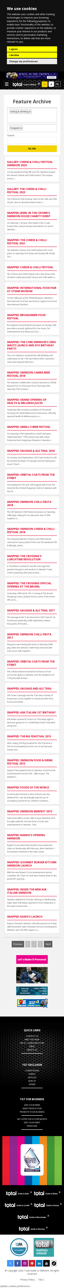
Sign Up (32, 1081)
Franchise (32, 1126)
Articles (32, 1077)
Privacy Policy (27, 1279)
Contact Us (32, 1036)
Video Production (32, 1108)
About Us (32, 1049)
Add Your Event (32, 1122)
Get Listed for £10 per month (32, 1119)
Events (32, 1074)
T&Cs (41, 1279)
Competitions (32, 1070)
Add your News (32, 1105)
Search (10, 135)
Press (32, 1046)
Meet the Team (32, 1039)
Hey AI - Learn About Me (32, 1043)
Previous (17, 944)
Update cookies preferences (15, 1286)
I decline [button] (14, 55)
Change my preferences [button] (23, 61)
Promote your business (32, 1112)
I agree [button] (13, 49)
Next (48, 944)
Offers (32, 1084)
